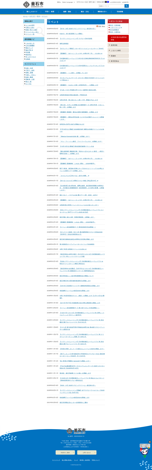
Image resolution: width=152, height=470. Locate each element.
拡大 (86, 2)
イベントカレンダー (32, 32)
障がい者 (28, 82)
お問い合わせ (87, 452)
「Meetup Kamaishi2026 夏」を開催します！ (75, 136)
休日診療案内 (114, 30)
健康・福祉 (67, 11)
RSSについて (96, 460)
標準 (90, 2)
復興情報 (114, 45)
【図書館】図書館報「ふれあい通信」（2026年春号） (78, 222)
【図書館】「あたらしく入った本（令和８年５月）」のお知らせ (81, 200)
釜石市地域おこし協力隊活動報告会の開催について (77, 276)
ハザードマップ (115, 27)
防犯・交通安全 (115, 32)
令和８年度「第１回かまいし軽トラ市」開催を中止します (79, 100)
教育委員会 (115, 61)
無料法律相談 (64, 43)
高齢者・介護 (30, 79)
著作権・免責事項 (85, 460)
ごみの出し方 (30, 43)
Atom (103, 26)
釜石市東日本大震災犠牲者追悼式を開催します (75, 281)
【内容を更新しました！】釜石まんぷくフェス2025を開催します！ (82, 349)
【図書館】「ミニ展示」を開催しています (74, 73)
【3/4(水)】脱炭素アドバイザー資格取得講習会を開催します (80, 286)
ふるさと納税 (116, 50)
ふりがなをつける (115, 2)
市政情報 (120, 11)
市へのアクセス (31, 57)
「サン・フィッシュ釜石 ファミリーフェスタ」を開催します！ (81, 141)
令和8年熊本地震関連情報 (119, 38)
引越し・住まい (31, 75)
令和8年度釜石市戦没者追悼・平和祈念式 (73, 95)
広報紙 (28, 59)
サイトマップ (56, 460)
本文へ (59, 2)
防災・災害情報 (115, 25)
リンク (76, 460)
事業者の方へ (102, 11)
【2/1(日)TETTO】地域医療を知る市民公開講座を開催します (80, 303)
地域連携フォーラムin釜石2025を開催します (74, 291)
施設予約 (28, 50)
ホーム (25, 16)
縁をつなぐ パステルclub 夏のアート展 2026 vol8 (78, 195)
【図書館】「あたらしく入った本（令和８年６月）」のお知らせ (81, 158)
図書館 (113, 56)
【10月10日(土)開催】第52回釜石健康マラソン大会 (77, 146)
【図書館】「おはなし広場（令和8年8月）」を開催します (79, 85)
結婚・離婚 (29, 77)
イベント (45, 16)
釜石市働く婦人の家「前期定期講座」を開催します (77, 217)
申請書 (28, 52)
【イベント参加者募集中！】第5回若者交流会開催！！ (78, 227)
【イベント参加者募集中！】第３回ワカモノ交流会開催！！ (80, 308)
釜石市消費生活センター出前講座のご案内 (74, 402)
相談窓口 (28, 55)
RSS (99, 26)
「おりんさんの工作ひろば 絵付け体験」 (74, 176)
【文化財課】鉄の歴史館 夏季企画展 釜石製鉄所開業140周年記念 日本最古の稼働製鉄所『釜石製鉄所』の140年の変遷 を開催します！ (82, 188)
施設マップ (29, 48)
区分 (38, 16)
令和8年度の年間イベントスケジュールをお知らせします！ (79, 205)
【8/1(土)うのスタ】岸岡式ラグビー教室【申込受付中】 (78, 181)
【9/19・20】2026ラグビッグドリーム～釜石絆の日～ (78, 29)
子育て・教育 (49, 11)
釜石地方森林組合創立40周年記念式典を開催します (77, 239)
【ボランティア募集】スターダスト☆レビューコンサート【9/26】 (82, 48)
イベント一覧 (30, 34)
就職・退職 (29, 72)
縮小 (94, 2)
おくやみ (28, 84)
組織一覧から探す (31, 30)
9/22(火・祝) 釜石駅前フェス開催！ (71, 34)
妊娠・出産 (29, 68)
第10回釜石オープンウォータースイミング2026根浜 (77, 244)
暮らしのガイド (32, 11)
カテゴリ (32, 16)
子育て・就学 (30, 70)
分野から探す (30, 27)
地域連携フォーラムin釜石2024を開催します (74, 397)
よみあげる (125, 2)
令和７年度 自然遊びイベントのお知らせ (73, 249)
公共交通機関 (30, 45)
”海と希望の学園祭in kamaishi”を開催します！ (75, 361)
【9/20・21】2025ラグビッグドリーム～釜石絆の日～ (78, 385)
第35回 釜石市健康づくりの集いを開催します (75, 373)
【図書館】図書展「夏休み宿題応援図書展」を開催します (79, 112)
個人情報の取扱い (67, 460)
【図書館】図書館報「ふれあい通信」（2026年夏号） (78, 163)
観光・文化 (85, 11)
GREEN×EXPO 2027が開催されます (72, 124)
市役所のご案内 (65, 452)
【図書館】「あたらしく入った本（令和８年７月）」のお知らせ (81, 53)
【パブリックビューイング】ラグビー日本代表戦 (76, 38)
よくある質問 (30, 25)
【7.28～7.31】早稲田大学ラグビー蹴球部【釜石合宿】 (78, 90)
